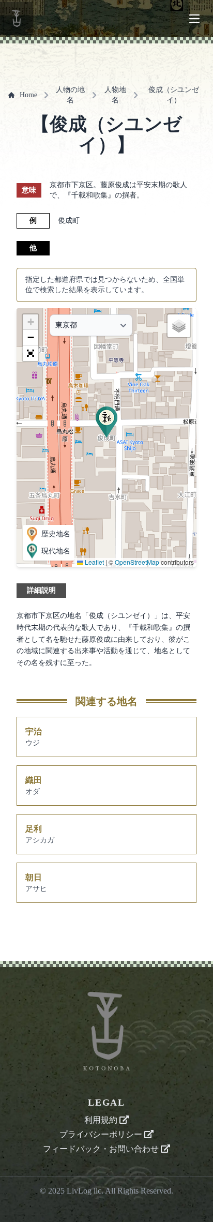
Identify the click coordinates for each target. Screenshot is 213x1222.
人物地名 (115, 95)
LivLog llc (84, 1190)
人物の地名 (70, 95)
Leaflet (93, 561)
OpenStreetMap (137, 561)
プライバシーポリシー (101, 1134)
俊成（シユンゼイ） (173, 95)
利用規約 (101, 1119)
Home (28, 95)
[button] (106, 421)
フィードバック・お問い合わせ (102, 1148)
